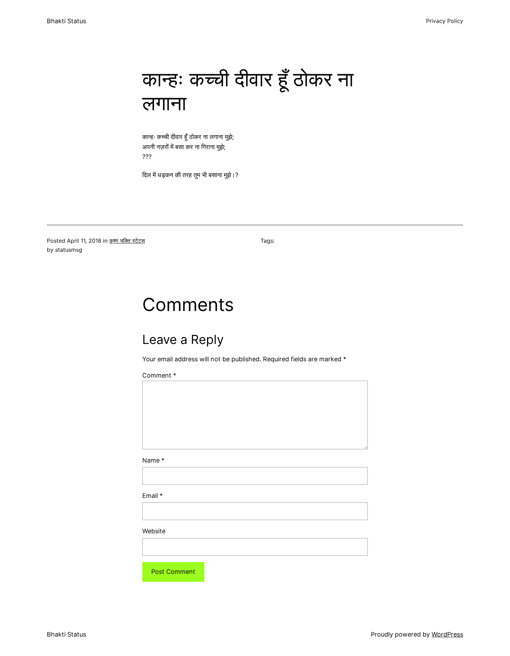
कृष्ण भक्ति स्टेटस (127, 240)
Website (153, 531)
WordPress (447, 634)
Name (153, 460)
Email (152, 495)
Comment (159, 375)
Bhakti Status (66, 21)
